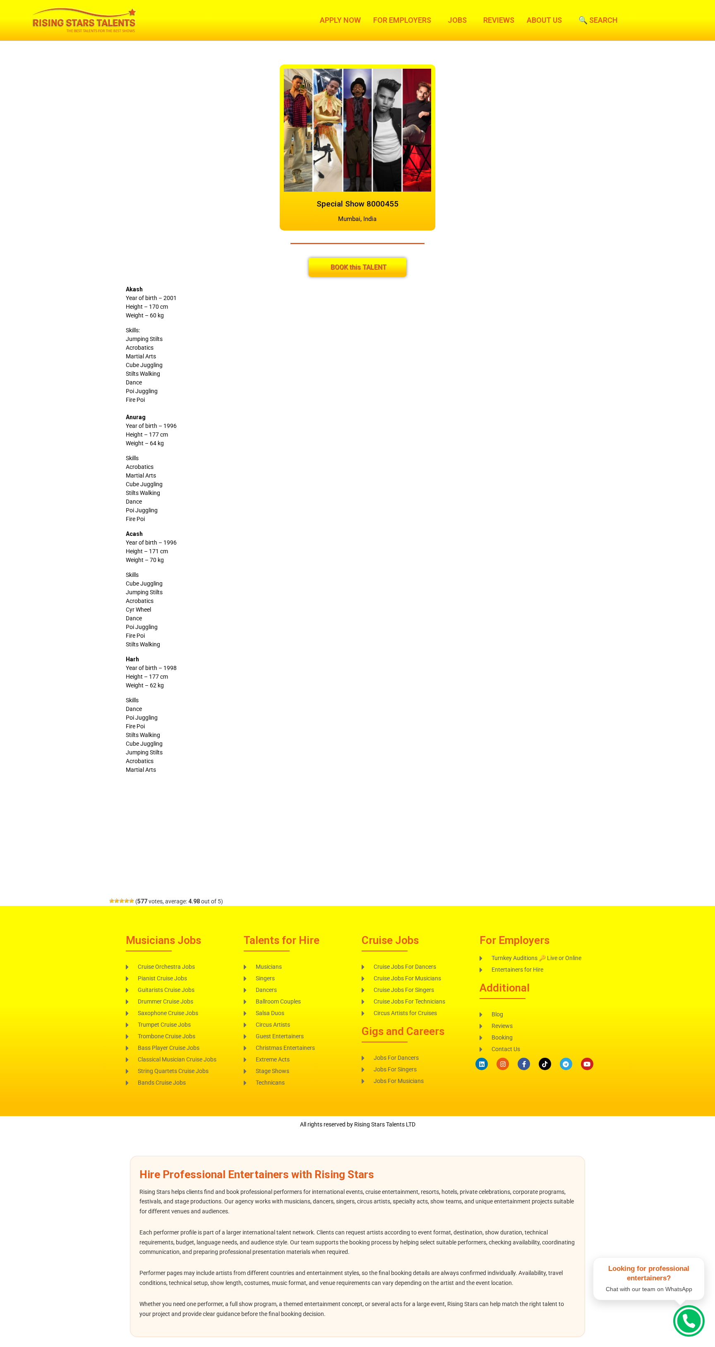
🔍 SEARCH (598, 20)
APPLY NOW (340, 20)
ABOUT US (544, 20)
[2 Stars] (116, 900)
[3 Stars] (121, 900)
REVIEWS (498, 20)
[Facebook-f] (524, 1064)
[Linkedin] (481, 1064)
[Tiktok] (545, 1064)
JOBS (457, 20)
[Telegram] (566, 1064)
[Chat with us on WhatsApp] (689, 1321)
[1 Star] (111, 900)
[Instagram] (503, 1064)
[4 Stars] (126, 900)
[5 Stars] (131, 900)
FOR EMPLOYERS (402, 20)
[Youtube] (587, 1064)
